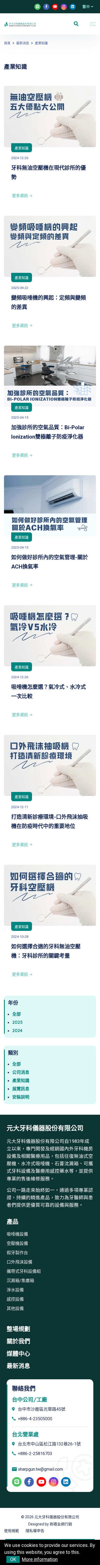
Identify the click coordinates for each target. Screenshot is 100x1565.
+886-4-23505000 (35, 1419)
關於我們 (18, 1341)
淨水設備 (15, 1289)
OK (13, 1559)
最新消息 (22, 43)
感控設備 (15, 1299)
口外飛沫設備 (19, 1262)
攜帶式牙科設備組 (24, 1271)
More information (40, 1559)
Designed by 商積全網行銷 (50, 1524)
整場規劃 (18, 1329)
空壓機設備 (17, 1243)
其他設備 (15, 1308)
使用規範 (11, 1531)
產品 (12, 1221)
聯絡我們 (23, 1388)
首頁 (7, 43)
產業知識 (22, 148)
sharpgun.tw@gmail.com (40, 1469)
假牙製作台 (17, 1252)
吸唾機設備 (17, 1234)
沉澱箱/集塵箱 (20, 1280)
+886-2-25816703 (35, 1454)
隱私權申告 (35, 1531)
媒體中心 (18, 1353)
